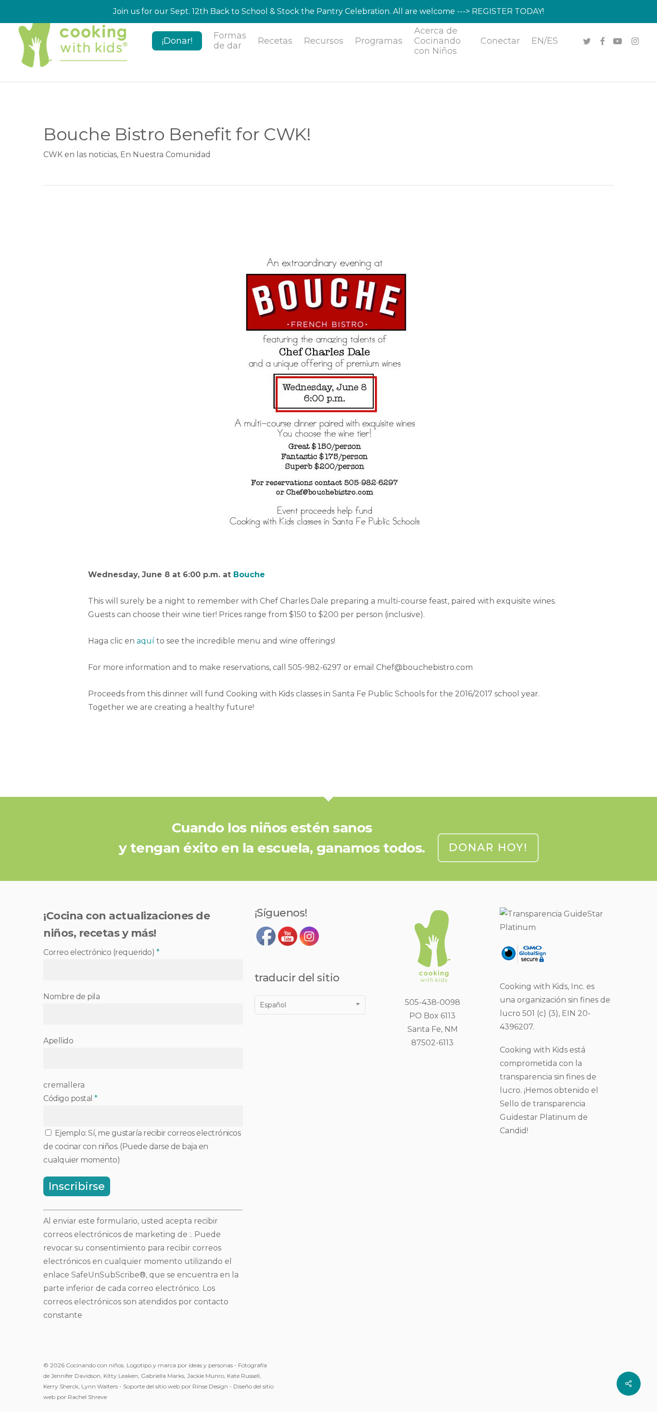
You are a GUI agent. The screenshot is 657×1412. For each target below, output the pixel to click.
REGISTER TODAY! (508, 11)
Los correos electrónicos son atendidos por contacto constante (135, 1302)
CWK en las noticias (80, 154)
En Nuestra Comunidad (165, 154)
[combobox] (310, 1005)
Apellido (58, 1040)
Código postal (70, 1098)
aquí (145, 640)
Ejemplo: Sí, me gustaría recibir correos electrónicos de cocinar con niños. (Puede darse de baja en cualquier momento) (141, 1146)
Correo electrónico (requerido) (101, 952)
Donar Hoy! (488, 847)
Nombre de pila (71, 996)
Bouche (249, 574)
